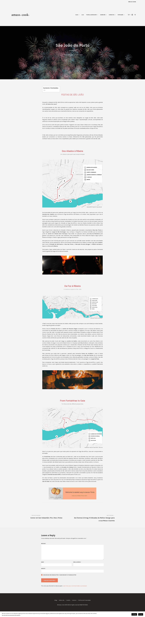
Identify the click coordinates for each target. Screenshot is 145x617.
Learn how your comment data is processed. (75, 586)
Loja (82, 14)
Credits (68, 600)
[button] (129, 15)
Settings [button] (134, 614)
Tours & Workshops (91, 14)
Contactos (111, 14)
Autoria (74, 600)
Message (43, 543)
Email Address (77, 562)
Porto (81, 54)
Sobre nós (102, 14)
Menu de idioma (132, 1)
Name (42, 562)
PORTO (77, 54)
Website (43, 568)
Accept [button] (140, 614)
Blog (77, 14)
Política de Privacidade (84, 600)
